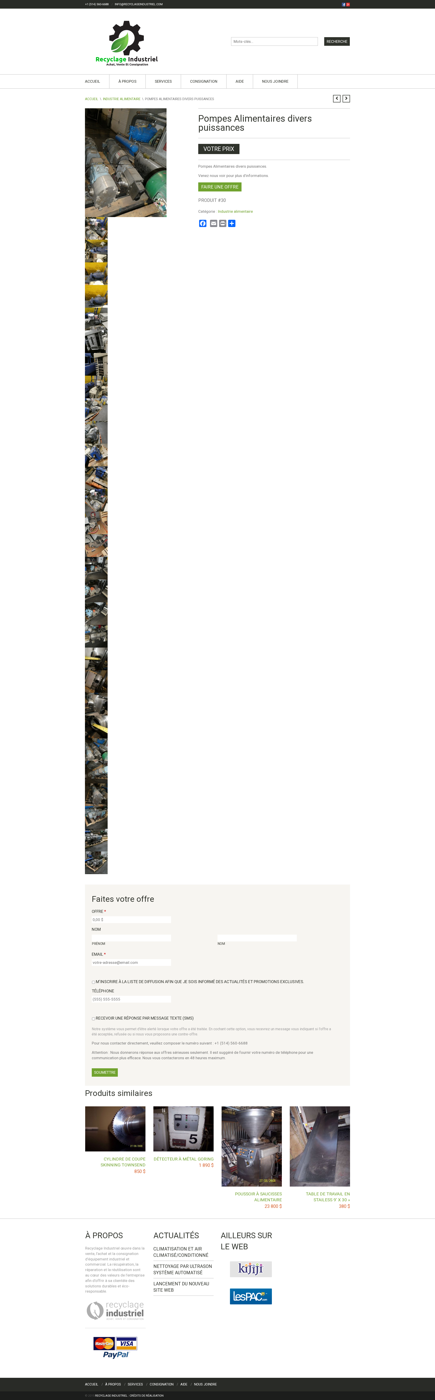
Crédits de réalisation (147, 1395)
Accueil (92, 81)
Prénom (98, 943)
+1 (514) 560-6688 (97, 4)
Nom (96, 929)
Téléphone (103, 991)
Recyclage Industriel (111, 1395)
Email (99, 954)
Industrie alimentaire (121, 99)
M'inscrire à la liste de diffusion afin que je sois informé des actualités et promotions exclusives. (200, 981)
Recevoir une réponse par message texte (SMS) (145, 1018)
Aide (240, 81)
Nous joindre (275, 81)
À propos (127, 81)
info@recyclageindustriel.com (139, 4)
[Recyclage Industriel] (130, 41)
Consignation (203, 81)
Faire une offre (220, 187)
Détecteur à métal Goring (184, 1159)
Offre (99, 911)
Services (163, 81)
